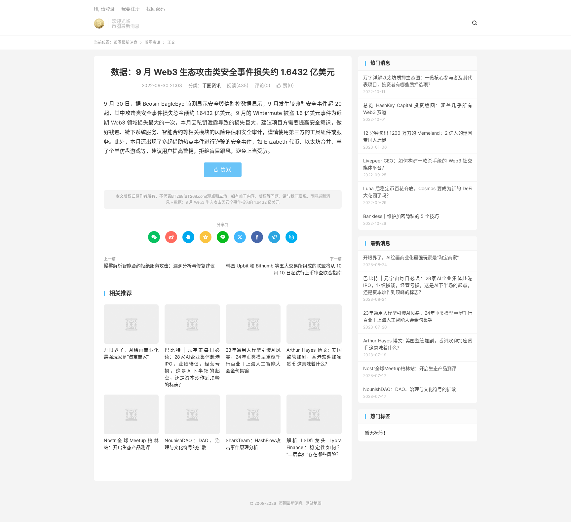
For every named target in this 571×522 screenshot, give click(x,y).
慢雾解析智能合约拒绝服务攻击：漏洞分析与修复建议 (159, 265)
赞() (285, 85)
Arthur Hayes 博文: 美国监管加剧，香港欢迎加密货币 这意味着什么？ (313, 356)
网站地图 (314, 503)
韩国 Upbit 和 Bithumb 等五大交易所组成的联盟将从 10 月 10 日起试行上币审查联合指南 (284, 269)
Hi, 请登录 (104, 9)
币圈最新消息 (99, 23)
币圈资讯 (152, 42)
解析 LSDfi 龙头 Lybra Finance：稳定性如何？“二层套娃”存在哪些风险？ (313, 447)
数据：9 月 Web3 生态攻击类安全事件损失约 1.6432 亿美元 (223, 72)
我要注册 (130, 9)
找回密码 (155, 9)
